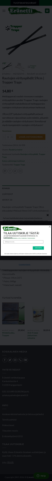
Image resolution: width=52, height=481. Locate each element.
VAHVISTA (38, 248)
